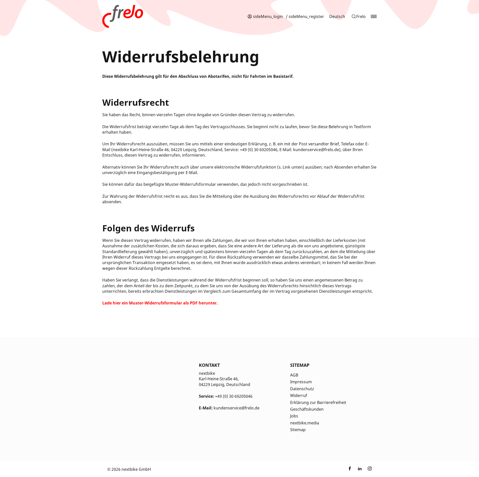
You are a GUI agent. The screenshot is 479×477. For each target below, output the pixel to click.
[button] (358, 16)
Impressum (301, 381)
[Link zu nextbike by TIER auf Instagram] (370, 469)
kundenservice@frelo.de (236, 408)
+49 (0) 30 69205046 (233, 396)
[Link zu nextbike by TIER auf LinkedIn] (360, 469)
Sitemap (298, 429)
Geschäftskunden (307, 409)
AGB (294, 375)
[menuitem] (337, 16)
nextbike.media (304, 423)
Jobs (294, 416)
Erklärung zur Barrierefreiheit (318, 402)
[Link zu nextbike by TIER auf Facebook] (350, 469)
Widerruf (298, 395)
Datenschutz (302, 388)
